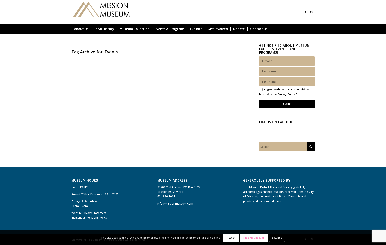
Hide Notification (254, 237)
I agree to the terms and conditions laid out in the (284, 92)
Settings (277, 237)
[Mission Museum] (101, 12)
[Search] (312, 29)
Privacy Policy (286, 94)
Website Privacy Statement (88, 213)
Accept (231, 237)
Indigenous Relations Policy (89, 217)
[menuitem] (81, 29)
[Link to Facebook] (306, 12)
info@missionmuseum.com (175, 203)
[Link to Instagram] (312, 12)
